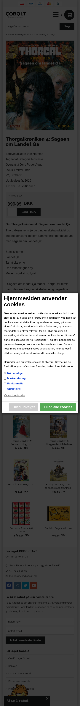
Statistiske (14, 388)
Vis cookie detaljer (14, 395)
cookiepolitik (47, 348)
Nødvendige (15, 373)
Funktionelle (15, 383)
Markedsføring (16, 378)
